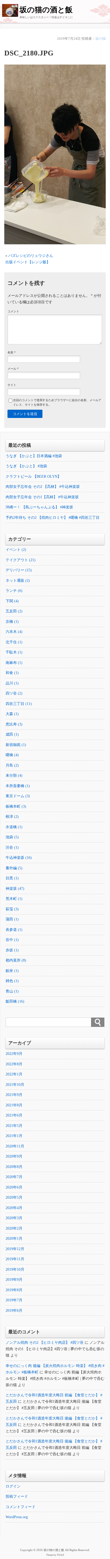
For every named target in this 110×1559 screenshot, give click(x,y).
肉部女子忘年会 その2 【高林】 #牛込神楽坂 (43, 487)
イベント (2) (16, 550)
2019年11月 (15, 1259)
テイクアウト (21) (21, 560)
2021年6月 (14, 1115)
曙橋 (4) (12, 755)
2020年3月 (14, 1218)
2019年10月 (15, 1269)
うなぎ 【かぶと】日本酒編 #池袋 (34, 456)
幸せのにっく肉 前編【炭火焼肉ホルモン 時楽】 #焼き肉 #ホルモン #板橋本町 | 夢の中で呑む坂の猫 (55, 1378)
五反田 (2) (14, 611)
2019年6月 (14, 1311)
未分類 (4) (14, 775)
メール (13, 368)
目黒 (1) (12, 878)
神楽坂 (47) (15, 889)
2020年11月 (15, 1146)
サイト (11, 384)
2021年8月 (14, 1105)
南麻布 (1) (14, 663)
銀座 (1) (12, 971)
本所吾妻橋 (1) (18, 786)
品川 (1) (12, 683)
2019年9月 (14, 1280)
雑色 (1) (12, 981)
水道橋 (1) (14, 827)
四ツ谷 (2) (14, 693)
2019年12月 (15, 1249)
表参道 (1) (14, 930)
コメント (13, 311)
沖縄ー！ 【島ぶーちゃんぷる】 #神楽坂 (39, 507)
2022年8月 (14, 1064)
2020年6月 (14, 1187)
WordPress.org (17, 1517)
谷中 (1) (12, 940)
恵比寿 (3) (14, 724)
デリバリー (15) (19, 570)
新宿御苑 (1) (16, 745)
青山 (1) (12, 991)
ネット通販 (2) (18, 581)
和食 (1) (12, 673)
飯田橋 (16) (15, 1001)
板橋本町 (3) (16, 806)
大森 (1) (12, 714)
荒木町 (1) (14, 899)
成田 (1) (12, 734)
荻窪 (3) (12, 909)
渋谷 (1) (12, 848)
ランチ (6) (14, 591)
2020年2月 (14, 1228)
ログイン (13, 1486)
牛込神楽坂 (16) (19, 858)
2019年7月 (14, 1300)
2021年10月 (15, 1085)
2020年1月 (14, 1239)
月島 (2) (12, 765)
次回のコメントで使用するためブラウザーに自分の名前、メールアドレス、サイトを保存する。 (57, 402)
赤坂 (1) (12, 950)
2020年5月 (14, 1197)
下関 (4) (12, 601)
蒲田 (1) (12, 919)
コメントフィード (21, 1507)
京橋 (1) (12, 622)
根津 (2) (12, 817)
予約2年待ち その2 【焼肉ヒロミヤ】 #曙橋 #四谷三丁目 (53, 518)
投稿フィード (17, 1496)
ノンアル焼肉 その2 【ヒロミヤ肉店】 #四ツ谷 (45, 1343)
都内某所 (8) (16, 960)
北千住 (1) (14, 642)
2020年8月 (14, 1167)
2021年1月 (14, 1136)
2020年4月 (14, 1208)
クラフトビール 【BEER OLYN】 (33, 477)
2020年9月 (14, 1156)
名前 (11, 352)
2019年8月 (14, 1290)
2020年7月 (14, 1177)
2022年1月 (14, 1074)
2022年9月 (14, 1054)
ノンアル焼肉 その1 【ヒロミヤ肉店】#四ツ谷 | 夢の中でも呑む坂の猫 (55, 1349)
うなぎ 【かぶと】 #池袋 (26, 466)
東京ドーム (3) (18, 796)
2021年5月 (14, 1126)
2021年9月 (14, 1095)
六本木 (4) (14, 632)
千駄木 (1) (14, 652)
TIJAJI (60, 1555)
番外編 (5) (14, 868)
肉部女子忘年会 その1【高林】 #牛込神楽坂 (42, 497)
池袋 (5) (12, 837)
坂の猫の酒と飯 (46, 10)
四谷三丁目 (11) (19, 704)
